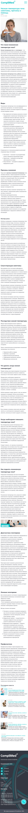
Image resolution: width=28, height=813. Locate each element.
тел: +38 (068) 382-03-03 (7, 795)
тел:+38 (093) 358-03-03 (6, 802)
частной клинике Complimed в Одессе (10, 540)
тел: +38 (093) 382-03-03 (7, 796)
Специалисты (4, 784)
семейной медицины (6, 600)
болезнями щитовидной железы (9, 195)
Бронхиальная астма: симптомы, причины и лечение (17, 713)
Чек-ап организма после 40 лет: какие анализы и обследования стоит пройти (16, 691)
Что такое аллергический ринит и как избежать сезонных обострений (13, 736)
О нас (2, 782)
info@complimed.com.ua (9, 804)
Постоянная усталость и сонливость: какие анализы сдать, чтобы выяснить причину (17, 702)
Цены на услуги (4, 785)
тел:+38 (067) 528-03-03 (6, 801)
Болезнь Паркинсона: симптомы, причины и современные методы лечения (17, 725)
